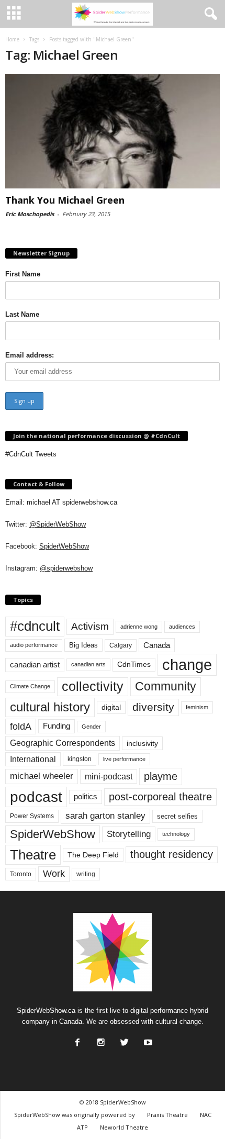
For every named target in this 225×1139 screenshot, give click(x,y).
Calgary (120, 645)
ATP (82, 1127)
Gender (91, 726)
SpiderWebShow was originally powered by (74, 1115)
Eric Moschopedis (29, 214)
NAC (205, 1115)
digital (111, 707)
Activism (90, 626)
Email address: (29, 355)
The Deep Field (93, 855)
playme (160, 776)
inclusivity (142, 743)
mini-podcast (108, 776)
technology (176, 834)
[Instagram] (100, 1040)
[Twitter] (123, 1040)
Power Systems (32, 816)
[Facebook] (76, 1040)
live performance (124, 759)
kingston (80, 759)
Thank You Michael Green (65, 200)
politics (85, 796)
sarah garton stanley (105, 816)
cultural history (50, 707)
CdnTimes (134, 664)
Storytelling (129, 834)
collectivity (92, 686)
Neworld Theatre (124, 1127)
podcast (36, 797)
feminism (197, 707)
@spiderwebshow (66, 568)
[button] (208, 14)
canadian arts (88, 664)
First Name (22, 274)
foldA (20, 726)
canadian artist (35, 665)
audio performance (34, 645)
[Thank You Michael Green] (112, 131)
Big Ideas (83, 645)
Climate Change (30, 686)
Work (54, 873)
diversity (153, 707)
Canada (156, 645)
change (187, 664)
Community (165, 686)
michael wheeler (41, 776)
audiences (182, 626)
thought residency (171, 854)
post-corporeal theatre (160, 796)
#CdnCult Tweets (31, 454)
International (33, 759)
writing (85, 874)
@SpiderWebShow (57, 524)
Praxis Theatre (167, 1115)
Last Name (22, 314)
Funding (56, 726)
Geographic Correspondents (62, 743)
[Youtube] (147, 1040)
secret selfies (177, 816)
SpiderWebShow (64, 546)
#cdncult (35, 626)
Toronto (20, 874)
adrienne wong (139, 626)
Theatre (33, 855)
